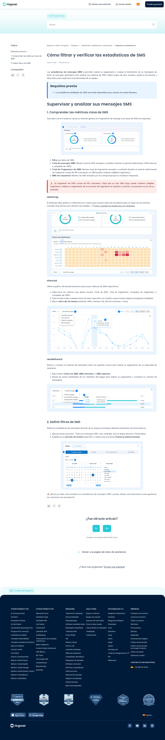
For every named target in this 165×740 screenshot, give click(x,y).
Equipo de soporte (93, 617)
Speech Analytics (17, 646)
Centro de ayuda (137, 652)
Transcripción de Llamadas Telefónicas (46, 640)
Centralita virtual (42, 617)
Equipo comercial (92, 613)
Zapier (110, 646)
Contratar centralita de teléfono (23, 642)
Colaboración (91, 635)
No (107, 528)
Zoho (110, 628)
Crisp (110, 635)
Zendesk (111, 617)
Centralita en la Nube (19, 635)
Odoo (110, 639)
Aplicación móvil (42, 613)
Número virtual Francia (19, 660)
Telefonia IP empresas (74, 613)
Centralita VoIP (41, 621)
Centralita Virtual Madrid (20, 639)
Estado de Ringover (24, 590)
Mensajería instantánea (74, 628)
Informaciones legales (139, 639)
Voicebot (14, 617)
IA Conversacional (18, 613)
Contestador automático (75, 657)
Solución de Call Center (95, 621)
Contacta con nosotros (139, 613)
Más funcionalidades (73, 686)
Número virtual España (19, 664)
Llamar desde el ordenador (96, 628)
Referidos (134, 624)
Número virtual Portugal (20, 668)
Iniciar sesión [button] (125, 4)
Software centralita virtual (75, 624)
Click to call (70, 646)
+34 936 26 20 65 (141, 667)
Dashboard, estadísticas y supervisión (96, 45)
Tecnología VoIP (42, 659)
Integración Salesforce (116, 613)
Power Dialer (70, 635)
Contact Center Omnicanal (46, 648)
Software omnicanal (73, 664)
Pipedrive (111, 631)
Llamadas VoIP (41, 631)
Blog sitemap (41, 666)
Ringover (74, 45)
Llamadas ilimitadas (73, 649)
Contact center (16, 649)
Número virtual (71, 642)
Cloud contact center (94, 624)
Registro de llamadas (74, 678)
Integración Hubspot (115, 621)
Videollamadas (71, 621)
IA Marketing (40, 635)
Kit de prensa (136, 628)
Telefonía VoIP (71, 631)
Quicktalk (39, 670)
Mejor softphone (42, 645)
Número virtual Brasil (18, 678)
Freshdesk (112, 624)
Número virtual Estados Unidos (22, 671)
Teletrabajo (90, 631)
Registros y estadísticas (125, 45)
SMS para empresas (73, 653)
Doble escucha (71, 671)
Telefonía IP (40, 628)
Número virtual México (19, 675)
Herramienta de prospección (22, 628)
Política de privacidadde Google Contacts (139, 647)
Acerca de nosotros (138, 617)
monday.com (113, 649)
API (109, 657)
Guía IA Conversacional (19, 657)
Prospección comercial (19, 631)
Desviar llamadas (72, 617)
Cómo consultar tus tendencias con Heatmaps (114, 206)
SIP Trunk (39, 655)
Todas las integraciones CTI (118, 653)
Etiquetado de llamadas (75, 660)
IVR (67, 639)
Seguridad (135, 635)
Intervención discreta (74, 675)
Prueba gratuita (154, 4)
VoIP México (40, 652)
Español (148, 715)
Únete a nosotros (137, 621)
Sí (96, 528)
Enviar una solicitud (101, 4)
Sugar (110, 642)
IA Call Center (16, 624)
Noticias (134, 631)
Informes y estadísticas (74, 668)
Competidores (41, 663)
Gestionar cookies (138, 655)
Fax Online (15, 653)
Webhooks (112, 660)
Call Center (40, 624)
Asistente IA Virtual (18, 621)
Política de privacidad (139, 642)
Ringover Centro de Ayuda (57, 45)
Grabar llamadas (72, 682)
